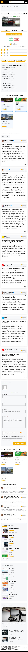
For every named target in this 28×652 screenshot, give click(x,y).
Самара (10, 539)
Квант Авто (8, 90)
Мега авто (11, 575)
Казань (10, 552)
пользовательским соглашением (9, 438)
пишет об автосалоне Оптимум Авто (12, 488)
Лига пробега (8, 85)
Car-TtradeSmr (8, 67)
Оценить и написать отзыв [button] (14, 34)
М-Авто (18, 105)
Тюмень (10, 598)
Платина (11, 541)
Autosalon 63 (8, 78)
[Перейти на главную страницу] (3, 2)
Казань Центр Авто (14, 548)
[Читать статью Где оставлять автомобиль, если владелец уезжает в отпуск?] (14, 614)
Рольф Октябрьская (14, 528)
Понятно (24, 648)
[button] (25, 164)
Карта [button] (22, 30)
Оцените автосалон (6, 393)
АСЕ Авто (4, 121)
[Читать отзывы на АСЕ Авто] (7, 117)
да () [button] (11, 39)
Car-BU (6, 83)
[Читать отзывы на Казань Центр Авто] (5, 550)
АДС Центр (5, 105)
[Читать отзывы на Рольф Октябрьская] (5, 530)
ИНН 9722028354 (11, 60)
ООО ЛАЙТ (4, 60)
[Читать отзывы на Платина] (5, 543)
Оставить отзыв (19, 443)
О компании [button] (14, 30)
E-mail (3, 401)
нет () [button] (16, 39)
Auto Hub (7, 81)
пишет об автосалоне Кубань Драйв (12, 506)
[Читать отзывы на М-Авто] (21, 100)
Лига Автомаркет (9, 87)
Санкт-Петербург (13, 532)
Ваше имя (4, 394)
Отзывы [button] (5, 30)
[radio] (12, 392)
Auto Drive (11, 588)
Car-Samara (8, 76)
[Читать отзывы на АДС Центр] (7, 100)
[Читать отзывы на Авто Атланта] (5, 583)
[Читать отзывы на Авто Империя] (5, 596)
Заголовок (4, 409)
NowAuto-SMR (8, 74)
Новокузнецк (12, 585)
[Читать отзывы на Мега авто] (5, 577)
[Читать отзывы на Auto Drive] (5, 590)
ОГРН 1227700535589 (20, 60)
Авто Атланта (12, 581)
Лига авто (7, 69)
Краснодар (11, 572)
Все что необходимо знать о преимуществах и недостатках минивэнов (17, 632)
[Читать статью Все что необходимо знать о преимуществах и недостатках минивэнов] (5, 632)
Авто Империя (13, 594)
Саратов (10, 545)
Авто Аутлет (12, 568)
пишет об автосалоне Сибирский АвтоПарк (11, 497)
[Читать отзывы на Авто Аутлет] (5, 570)
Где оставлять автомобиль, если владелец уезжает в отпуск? (13, 624)
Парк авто (7, 72)
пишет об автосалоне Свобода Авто (10, 515)
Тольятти (11, 558)
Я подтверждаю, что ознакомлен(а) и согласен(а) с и (13, 438)
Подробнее (16, 649)
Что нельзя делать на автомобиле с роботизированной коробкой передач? (16, 639)
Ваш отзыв (4, 416)
